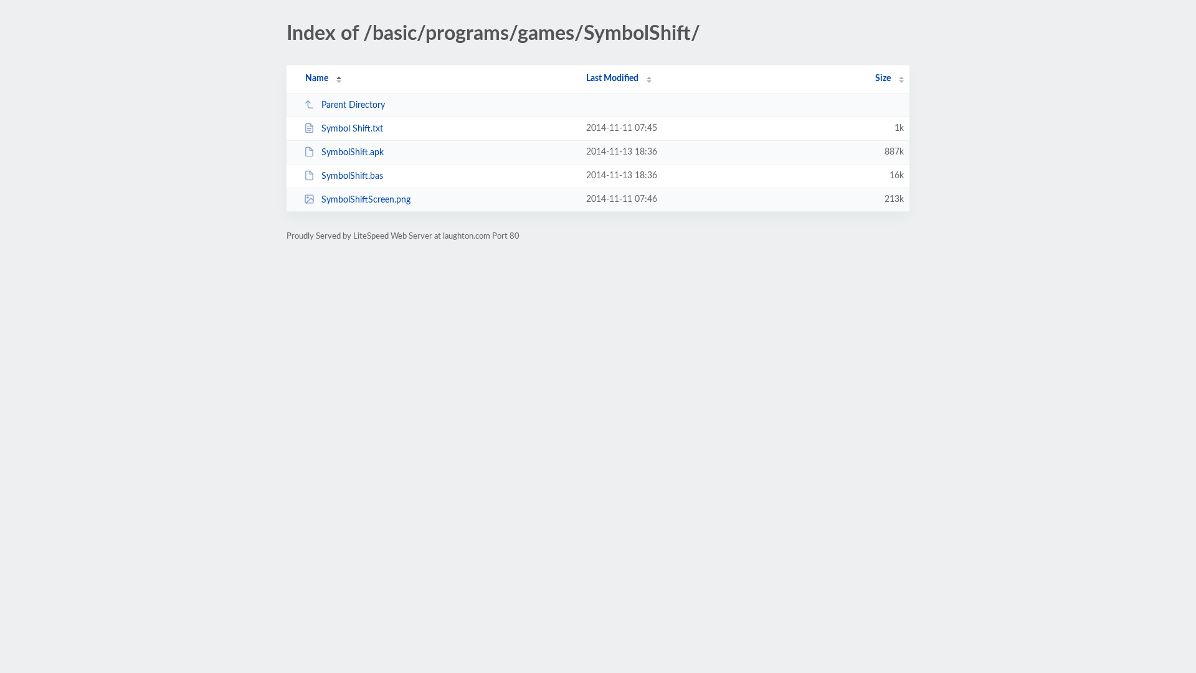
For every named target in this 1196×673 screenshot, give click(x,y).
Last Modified (612, 78)
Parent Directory (353, 105)
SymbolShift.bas (352, 176)
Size (883, 78)
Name (316, 78)
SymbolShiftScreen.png (366, 200)
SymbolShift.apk (352, 152)
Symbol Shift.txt (352, 129)
